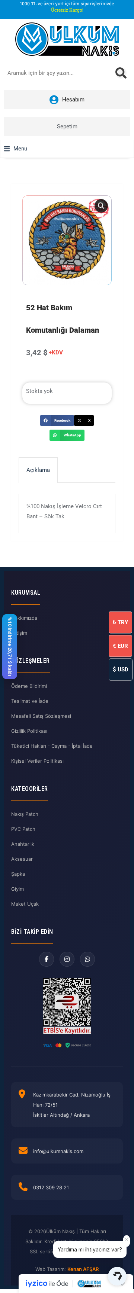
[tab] (38, 470)
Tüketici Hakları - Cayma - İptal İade (52, 746)
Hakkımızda (24, 618)
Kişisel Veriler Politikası (37, 761)
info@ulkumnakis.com (58, 1151)
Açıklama (38, 470)
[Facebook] (46, 959)
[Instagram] (67, 959)
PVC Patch (23, 829)
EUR (120, 645)
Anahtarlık (22, 844)
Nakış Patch (24, 814)
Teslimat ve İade (29, 701)
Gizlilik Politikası (29, 731)
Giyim (17, 889)
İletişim (19, 633)
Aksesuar (22, 859)
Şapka (18, 874)
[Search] (121, 73)
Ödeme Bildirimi (29, 686)
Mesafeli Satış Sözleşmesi (41, 716)
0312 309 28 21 (51, 1187)
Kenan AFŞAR (83, 1269)
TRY (120, 622)
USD (120, 669)
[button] (15, 149)
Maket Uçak (25, 904)
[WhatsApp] (87, 959)
